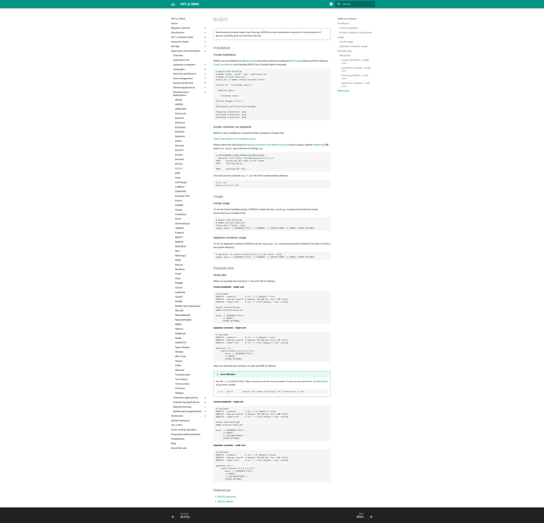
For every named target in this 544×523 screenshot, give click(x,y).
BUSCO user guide (227, 496)
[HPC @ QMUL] (173, 4)
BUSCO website (225, 501)
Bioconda (251, 61)
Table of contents (347, 18)
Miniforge (295, 61)
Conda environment (223, 64)
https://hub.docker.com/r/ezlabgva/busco (234, 138)
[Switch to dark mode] (331, 4)
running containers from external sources (267, 144)
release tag (318, 144)
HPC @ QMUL (178, 18)
